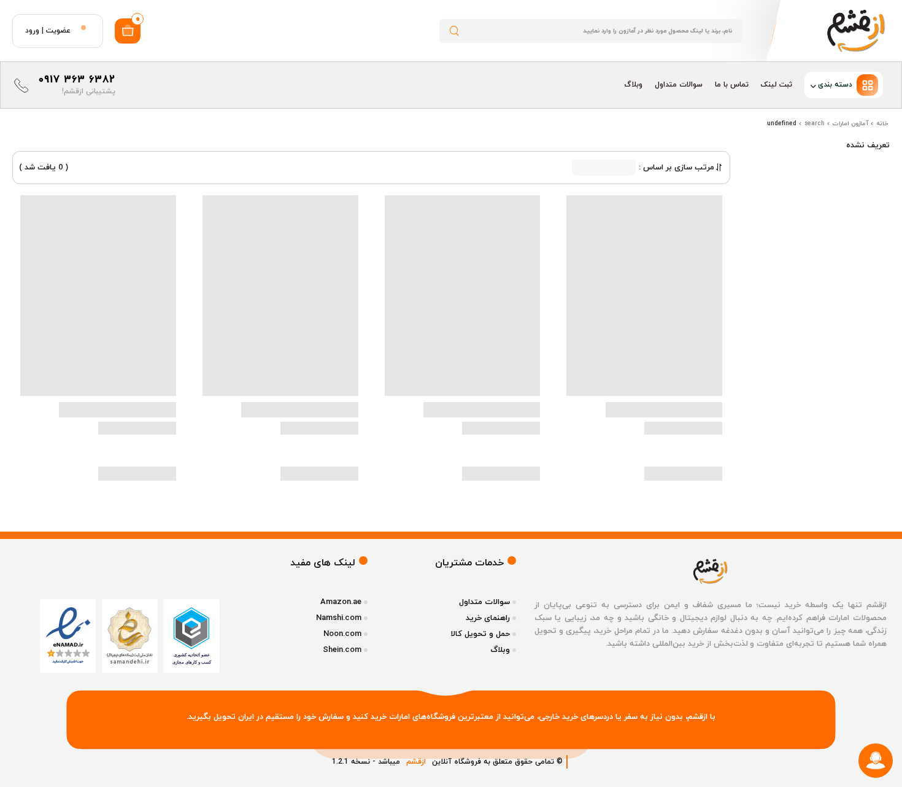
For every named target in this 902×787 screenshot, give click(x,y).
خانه (882, 123)
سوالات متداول (679, 85)
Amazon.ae (340, 602)
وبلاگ (633, 85)
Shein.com (342, 650)
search (814, 123)
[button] (843, 85)
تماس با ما (732, 85)
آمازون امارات (850, 123)
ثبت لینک (776, 85)
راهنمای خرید (488, 618)
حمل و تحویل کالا (480, 634)
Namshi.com (338, 618)
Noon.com (342, 634)
